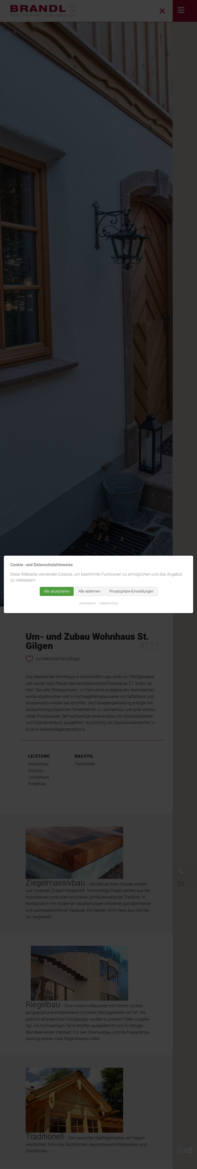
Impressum (87, 603)
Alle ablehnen (89, 591)
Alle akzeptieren (57, 591)
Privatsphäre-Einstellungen (131, 591)
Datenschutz (108, 603)
